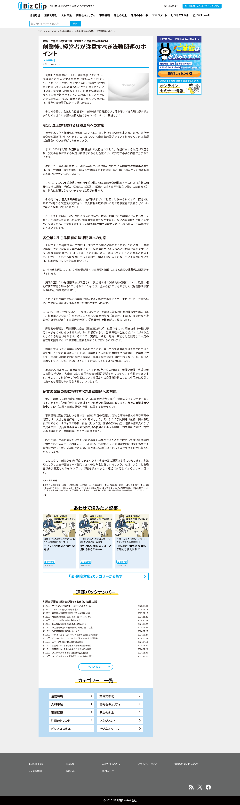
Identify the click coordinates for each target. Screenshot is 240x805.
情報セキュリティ (110, 704)
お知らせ (69, 763)
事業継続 (57, 712)
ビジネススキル (61, 729)
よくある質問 (35, 771)
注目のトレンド (60, 720)
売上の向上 (106, 712)
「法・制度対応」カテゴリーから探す (95, 576)
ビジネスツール (109, 729)
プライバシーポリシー (148, 763)
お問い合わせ (72, 771)
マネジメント (51, 31)
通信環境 (57, 696)
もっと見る (94, 667)
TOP (40, 31)
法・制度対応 (65, 31)
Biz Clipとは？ (170, 6)
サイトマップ (108, 771)
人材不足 (57, 704)
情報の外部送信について (187, 763)
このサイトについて (111, 763)
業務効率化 (106, 696)
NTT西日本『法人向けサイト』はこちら (202, 5)
